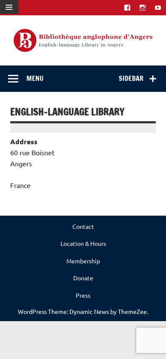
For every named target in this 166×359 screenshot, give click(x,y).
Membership (83, 261)
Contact (83, 226)
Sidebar (131, 78)
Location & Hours (83, 243)
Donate (83, 278)
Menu (34, 78)
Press (83, 295)
